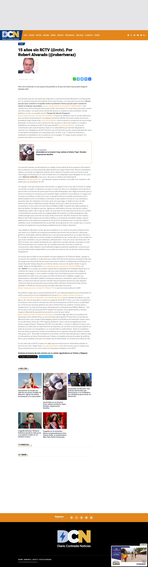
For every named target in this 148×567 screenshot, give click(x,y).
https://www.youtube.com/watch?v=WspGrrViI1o (37, 288)
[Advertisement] (74, 15)
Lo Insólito (89, 35)
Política (38, 35)
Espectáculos (69, 35)
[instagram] (131, 35)
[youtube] (138, 35)
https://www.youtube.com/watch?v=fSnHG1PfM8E (61, 266)
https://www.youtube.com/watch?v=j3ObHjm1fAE (37, 116)
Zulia (25, 35)
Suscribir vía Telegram (45, 356)
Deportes (60, 35)
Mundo (53, 35)
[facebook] (128, 35)
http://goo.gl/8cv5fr (33, 179)
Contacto (35, 559)
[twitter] (134, 35)
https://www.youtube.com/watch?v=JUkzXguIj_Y (36, 314)
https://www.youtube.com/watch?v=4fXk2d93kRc (62, 106)
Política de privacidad (45, 559)
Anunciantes (27, 559)
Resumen (20, 559)
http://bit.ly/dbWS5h (66, 125)
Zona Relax (79, 35)
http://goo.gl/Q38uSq (50, 346)
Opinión (97, 35)
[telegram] (141, 35)
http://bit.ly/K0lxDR (48, 120)
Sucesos (31, 35)
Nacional (46, 35)
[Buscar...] (145, 35)
